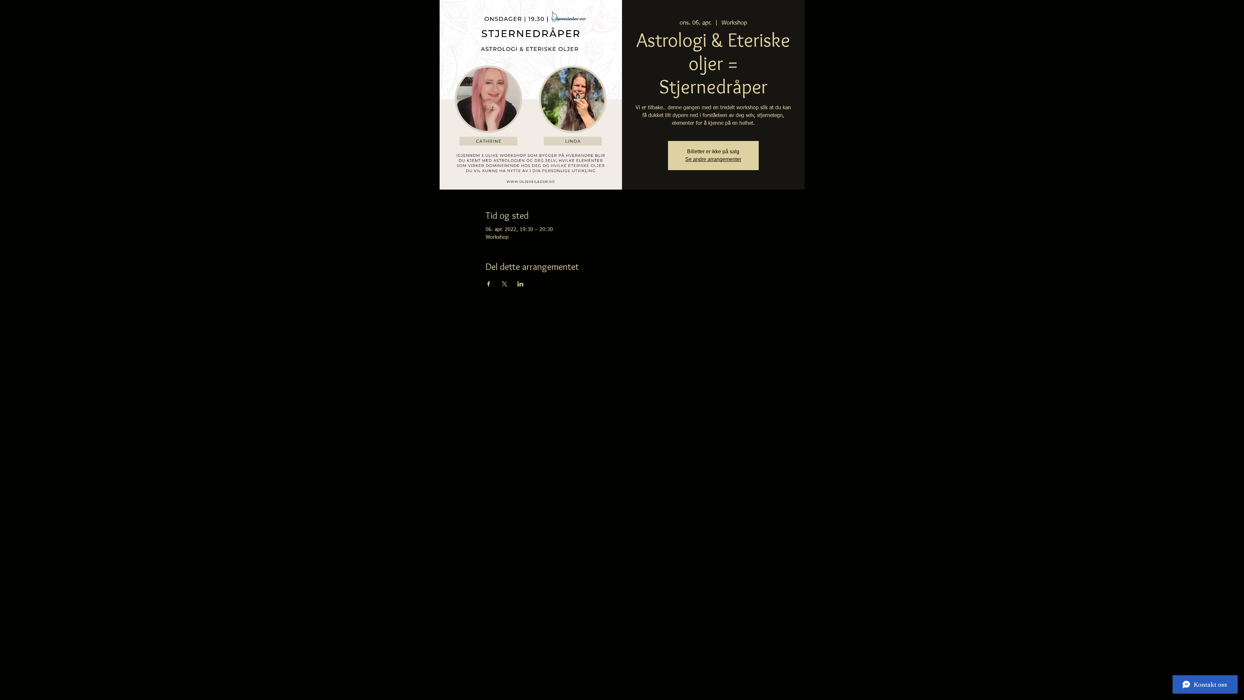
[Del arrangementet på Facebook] (489, 283)
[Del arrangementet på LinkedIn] (520, 283)
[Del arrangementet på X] (504, 283)
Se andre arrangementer (713, 159)
